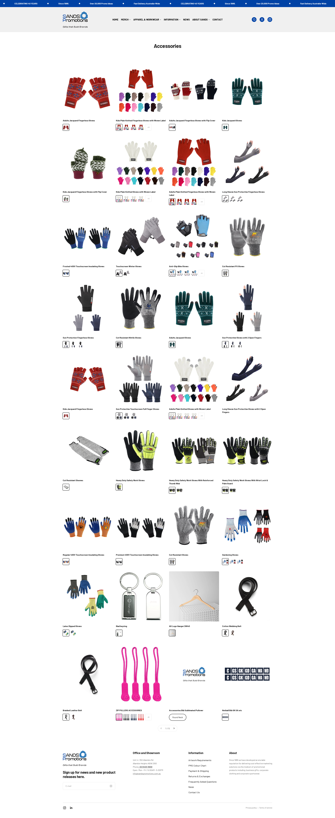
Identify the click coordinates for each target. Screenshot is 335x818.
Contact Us (194, 792)
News (191, 786)
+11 (148, 127)
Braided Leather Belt (72, 710)
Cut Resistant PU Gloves (233, 266)
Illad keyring (121, 626)
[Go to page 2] (174, 728)
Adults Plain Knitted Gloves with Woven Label (190, 409)
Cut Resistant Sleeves (73, 480)
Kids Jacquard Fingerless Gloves (78, 409)
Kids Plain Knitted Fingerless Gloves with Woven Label (141, 120)
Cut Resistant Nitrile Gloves (128, 337)
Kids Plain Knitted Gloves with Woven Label (135, 192)
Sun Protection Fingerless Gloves (78, 337)
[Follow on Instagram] (64, 808)
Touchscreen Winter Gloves (128, 266)
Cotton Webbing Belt (231, 626)
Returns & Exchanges (199, 776)
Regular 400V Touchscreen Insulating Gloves (83, 555)
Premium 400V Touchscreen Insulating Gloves (137, 555)
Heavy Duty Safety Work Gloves (130, 480)
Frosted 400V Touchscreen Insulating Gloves (83, 266)
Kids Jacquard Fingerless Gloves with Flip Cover (85, 192)
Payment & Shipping (198, 770)
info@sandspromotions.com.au (147, 773)
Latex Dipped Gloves (72, 626)
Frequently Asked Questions (202, 781)
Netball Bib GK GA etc (232, 710)
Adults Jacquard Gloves (180, 337)
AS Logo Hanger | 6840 (179, 626)
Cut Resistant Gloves (178, 555)
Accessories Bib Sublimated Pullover (186, 710)
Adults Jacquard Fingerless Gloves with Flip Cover (192, 120)
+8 (148, 717)
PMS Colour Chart (197, 765)
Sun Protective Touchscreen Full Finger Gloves (137, 409)
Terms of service (265, 808)
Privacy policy (251, 808)
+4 (201, 273)
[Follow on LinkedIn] (71, 808)
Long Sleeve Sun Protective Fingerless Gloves (243, 192)
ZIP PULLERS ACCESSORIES (129, 710)
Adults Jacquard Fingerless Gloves (79, 120)
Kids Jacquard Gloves (232, 120)
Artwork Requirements (199, 760)
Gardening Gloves (230, 555)
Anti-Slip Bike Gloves (178, 266)
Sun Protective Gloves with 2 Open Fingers (241, 337)
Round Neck (177, 717)
